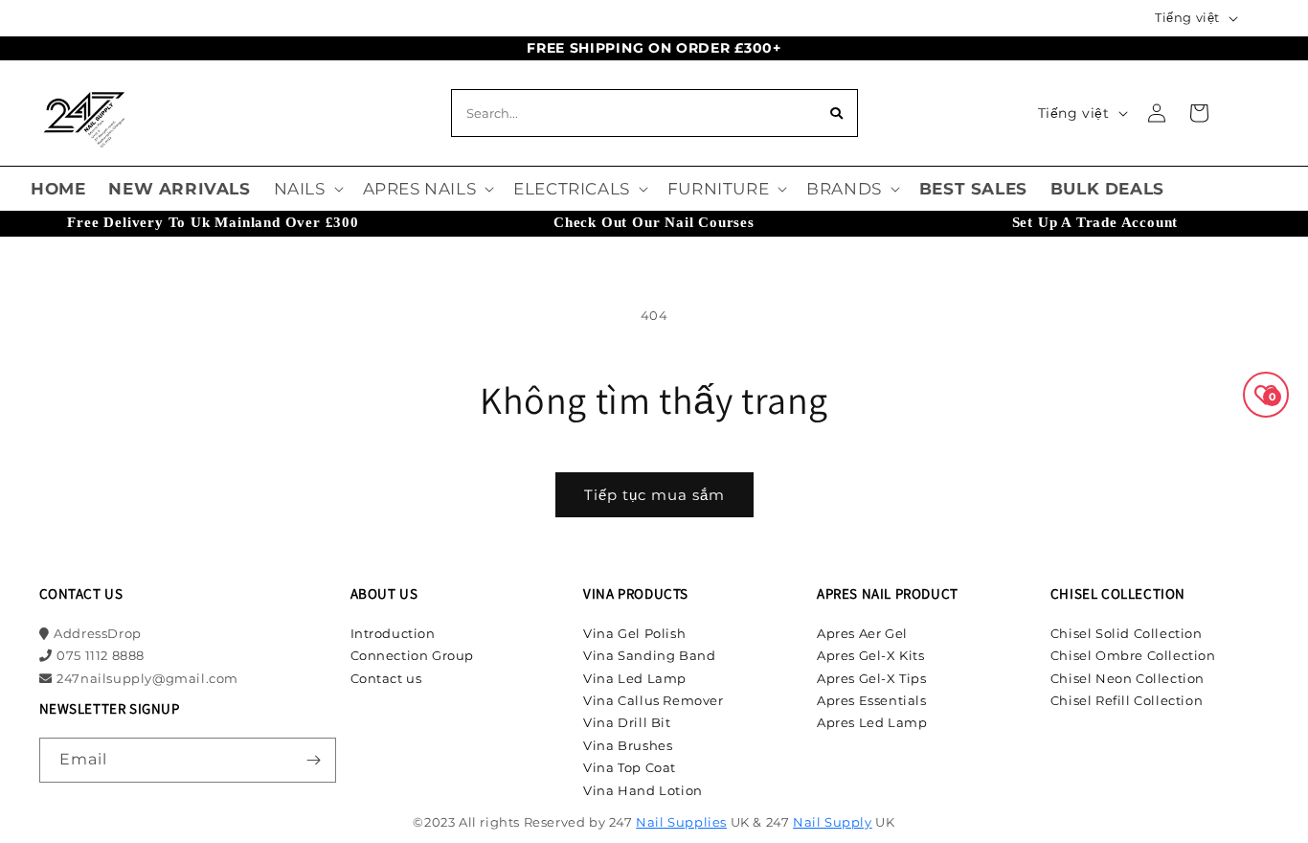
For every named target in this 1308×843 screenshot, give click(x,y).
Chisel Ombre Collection (1133, 655)
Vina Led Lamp (635, 678)
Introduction (393, 633)
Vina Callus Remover (653, 700)
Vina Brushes (627, 745)
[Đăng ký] (314, 760)
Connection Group (412, 655)
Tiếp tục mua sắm (654, 495)
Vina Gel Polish (634, 633)
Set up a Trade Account (1095, 222)
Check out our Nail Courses (654, 222)
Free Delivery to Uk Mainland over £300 (212, 222)
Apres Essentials (872, 700)
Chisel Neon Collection (1127, 678)
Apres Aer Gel (862, 633)
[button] (306, 189)
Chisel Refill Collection (1126, 700)
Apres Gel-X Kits (871, 655)
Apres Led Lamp (872, 722)
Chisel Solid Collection (1126, 633)
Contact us (386, 678)
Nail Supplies (681, 822)
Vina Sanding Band (649, 655)
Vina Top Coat (629, 767)
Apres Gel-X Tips (872, 678)
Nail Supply (832, 822)
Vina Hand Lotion (643, 790)
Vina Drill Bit (626, 722)
